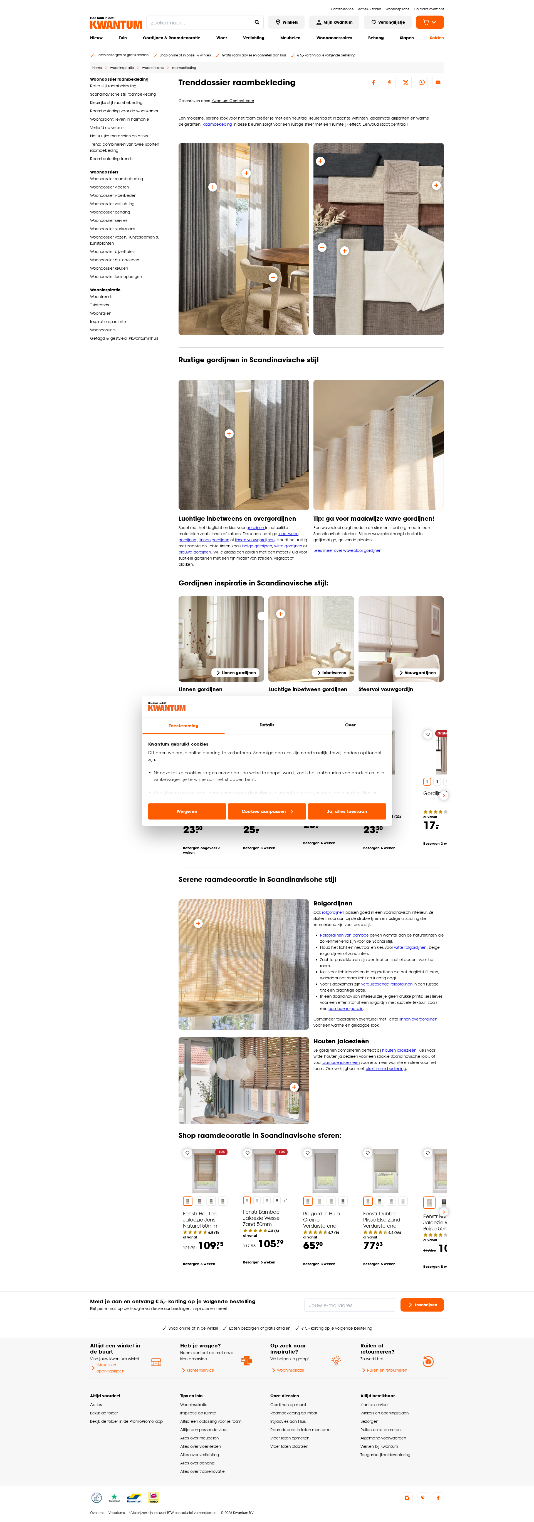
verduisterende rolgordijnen (386, 984)
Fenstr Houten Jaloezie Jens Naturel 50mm (200, 1219)
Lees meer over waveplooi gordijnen (347, 550)
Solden (437, 37)
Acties (96, 1404)
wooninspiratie (122, 68)
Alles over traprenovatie (202, 1471)
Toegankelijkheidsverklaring (385, 1454)
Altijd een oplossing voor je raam (210, 1421)
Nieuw (96, 37)
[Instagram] (407, 1497)
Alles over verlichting (199, 1454)
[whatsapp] (422, 82)
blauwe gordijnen (195, 552)
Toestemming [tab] (183, 725)
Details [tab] (267, 725)
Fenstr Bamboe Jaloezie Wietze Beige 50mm (442, 1222)
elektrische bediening (386, 1068)
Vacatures (116, 1513)
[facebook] (373, 82)
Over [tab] (350, 725)
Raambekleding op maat (293, 1413)
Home (97, 68)
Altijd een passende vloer (204, 1429)
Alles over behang (197, 1463)
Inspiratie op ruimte (198, 1413)
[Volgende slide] (443, 795)
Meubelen (290, 37)
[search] (205, 22)
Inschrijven (426, 1304)
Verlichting (253, 37)
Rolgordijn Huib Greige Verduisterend (321, 1219)
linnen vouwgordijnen (255, 539)
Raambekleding (217, 124)
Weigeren (187, 811)
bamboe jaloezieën (341, 1062)
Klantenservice (200, 1370)
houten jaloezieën (399, 1050)
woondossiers (153, 68)
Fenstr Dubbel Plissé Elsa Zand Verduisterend (381, 1219)
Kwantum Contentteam (233, 100)
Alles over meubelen (199, 1438)
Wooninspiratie (290, 1370)
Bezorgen (369, 1421)
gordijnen (255, 527)
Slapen (407, 37)
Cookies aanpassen (264, 811)
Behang (376, 37)
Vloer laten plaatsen (289, 1446)
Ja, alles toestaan (347, 811)
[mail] (438, 82)
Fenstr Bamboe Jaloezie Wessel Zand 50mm (262, 1217)
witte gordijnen (288, 545)
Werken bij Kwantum (379, 1446)
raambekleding (184, 68)
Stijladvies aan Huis (288, 1421)
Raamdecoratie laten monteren (300, 1429)
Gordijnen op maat (288, 1404)
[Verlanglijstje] (427, 734)
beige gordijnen (257, 545)
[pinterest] (389, 82)
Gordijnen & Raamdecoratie (171, 37)
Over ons (97, 1513)
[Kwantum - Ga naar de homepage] (116, 23)
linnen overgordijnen (418, 1019)
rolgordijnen (333, 912)
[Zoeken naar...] (257, 22)
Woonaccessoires (334, 37)
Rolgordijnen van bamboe (345, 935)
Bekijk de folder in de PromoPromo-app (126, 1421)
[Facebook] (438, 1497)
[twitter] (406, 82)
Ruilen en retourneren (387, 1370)
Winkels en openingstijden (110, 1367)
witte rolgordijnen (410, 947)
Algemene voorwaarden (383, 1438)
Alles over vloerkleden (200, 1446)
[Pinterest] (422, 1497)
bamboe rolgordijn (345, 1008)
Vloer (221, 37)
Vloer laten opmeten (289, 1438)
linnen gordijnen (214, 539)
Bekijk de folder (104, 1413)
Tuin (123, 37)
